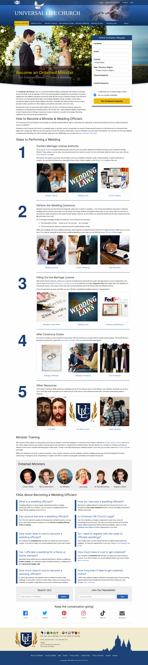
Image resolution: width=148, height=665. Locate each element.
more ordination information (88, 133)
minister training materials (113, 442)
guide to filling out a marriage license (63, 283)
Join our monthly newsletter (107, 95)
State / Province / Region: (103, 67)
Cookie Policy (85, 655)
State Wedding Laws (43, 154)
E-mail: (96, 51)
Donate (115, 655)
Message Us (122, 618)
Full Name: (98, 43)
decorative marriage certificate (72, 340)
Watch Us (103, 618)
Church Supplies (50, 655)
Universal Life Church (47, 13)
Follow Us (45, 618)
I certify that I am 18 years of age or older (112, 91)
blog (102, 445)
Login (101, 2)
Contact (125, 2)
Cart (131, 2)
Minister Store (100, 160)
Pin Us (64, 618)
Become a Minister (37, 655)
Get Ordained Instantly (112, 101)
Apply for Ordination (113, 2)
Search (65, 655)
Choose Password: (101, 75)
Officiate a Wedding (111, 232)
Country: (97, 59)
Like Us (25, 618)
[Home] (17, 2)
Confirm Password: (101, 83)
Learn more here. (83, 560)
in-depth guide (123, 447)
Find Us (83, 618)
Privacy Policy (74, 655)
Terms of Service (97, 655)
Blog (59, 655)
